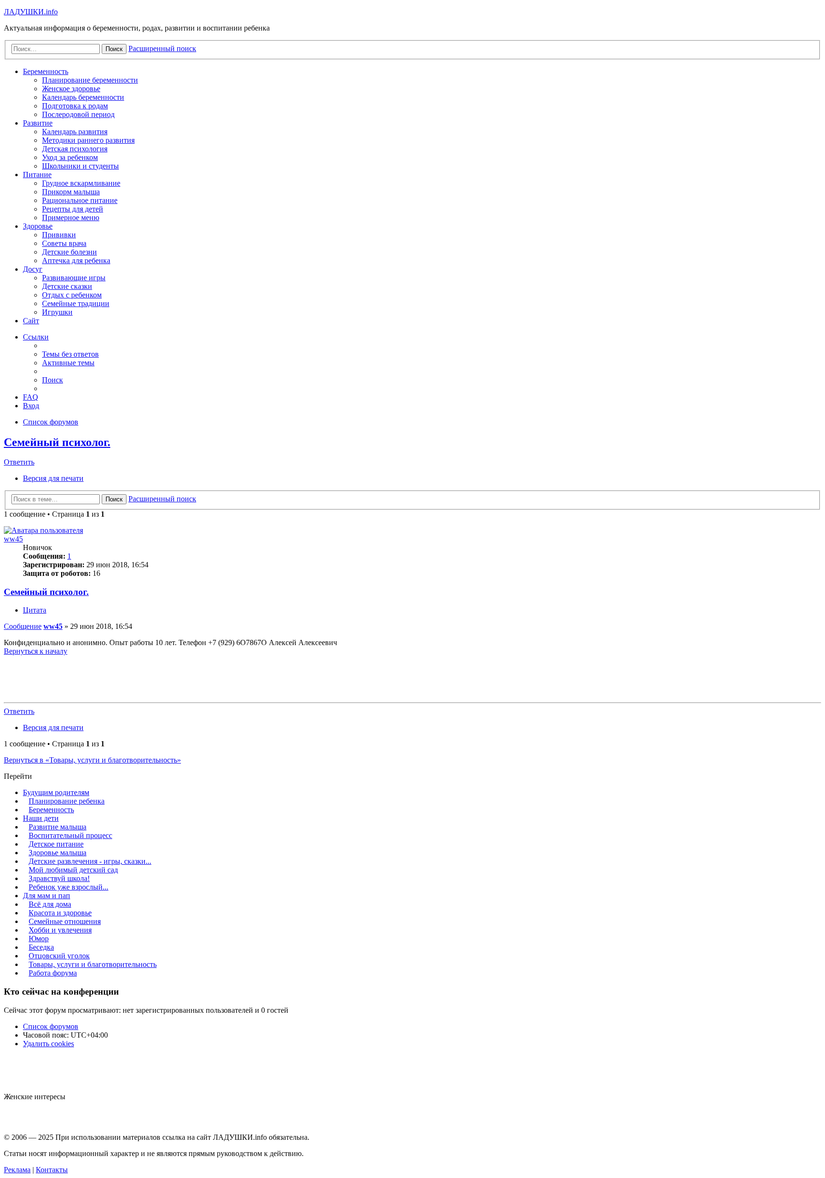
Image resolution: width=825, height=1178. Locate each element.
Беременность (45, 71)
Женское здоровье (71, 89)
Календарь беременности (83, 97)
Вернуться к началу (35, 651)
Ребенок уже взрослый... (68, 887)
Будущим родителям (56, 792)
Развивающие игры (74, 278)
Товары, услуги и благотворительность (93, 964)
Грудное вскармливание (81, 183)
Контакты (52, 1170)
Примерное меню (70, 217)
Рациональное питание (79, 200)
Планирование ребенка (67, 801)
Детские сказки (67, 286)
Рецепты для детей (72, 209)
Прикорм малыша (71, 192)
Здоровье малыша (57, 853)
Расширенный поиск (162, 499)
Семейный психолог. (57, 442)
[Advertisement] (412, 677)
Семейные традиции (75, 303)
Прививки (59, 235)
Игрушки (57, 312)
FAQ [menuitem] (30, 397)
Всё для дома (50, 904)
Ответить (19, 462)
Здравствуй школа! (59, 878)
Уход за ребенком (70, 157)
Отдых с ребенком (72, 295)
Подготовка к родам (75, 106)
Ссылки (36, 337)
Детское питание (56, 844)
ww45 (13, 539)
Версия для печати (53, 478)
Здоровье (38, 226)
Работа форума (53, 973)
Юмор (39, 938)
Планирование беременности (90, 80)
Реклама (17, 1170)
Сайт (31, 321)
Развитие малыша (57, 827)
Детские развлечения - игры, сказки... (90, 861)
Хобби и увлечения (60, 930)
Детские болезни (69, 252)
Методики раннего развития (88, 140)
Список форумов (50, 1026)
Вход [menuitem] (31, 406)
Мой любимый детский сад (73, 870)
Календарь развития (74, 131)
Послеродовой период (78, 114)
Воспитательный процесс (70, 835)
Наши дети (41, 818)
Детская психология (74, 149)
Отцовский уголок (59, 956)
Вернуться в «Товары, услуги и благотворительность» (92, 760)
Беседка (41, 947)
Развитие (38, 123)
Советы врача (64, 243)
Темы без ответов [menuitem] (70, 354)
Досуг (32, 269)
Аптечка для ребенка (76, 260)
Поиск (114, 499)
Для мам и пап (46, 895)
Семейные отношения (65, 921)
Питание (37, 174)
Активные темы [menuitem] (68, 363)
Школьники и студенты (80, 166)
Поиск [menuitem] (52, 380)
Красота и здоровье (60, 913)
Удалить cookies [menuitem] (48, 1044)
